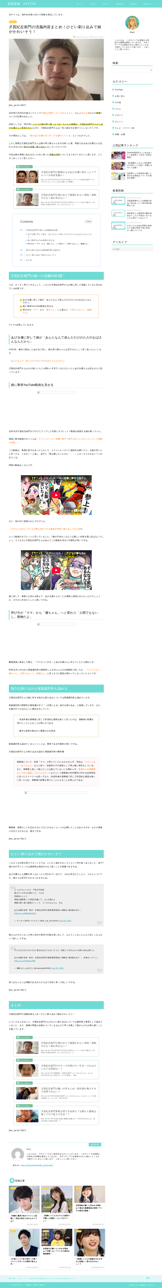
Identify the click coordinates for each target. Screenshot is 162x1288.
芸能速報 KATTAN (22, 3)
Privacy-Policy (16, 1285)
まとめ (29, 260)
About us (147, 4)
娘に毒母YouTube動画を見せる (41, 240)
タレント (80, 4)
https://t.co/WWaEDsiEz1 (25, 913)
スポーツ (106, 4)
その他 (118, 102)
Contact (133, 4)
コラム (93, 4)
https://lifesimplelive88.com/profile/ (37, 1165)
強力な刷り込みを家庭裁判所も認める (43, 250)
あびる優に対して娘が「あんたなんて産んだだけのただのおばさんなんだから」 (60, 235)
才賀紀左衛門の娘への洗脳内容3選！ (42, 230)
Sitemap (119, 4)
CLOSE (88, 221)
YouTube (119, 90)
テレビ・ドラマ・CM (124, 128)
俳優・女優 (120, 134)
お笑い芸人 (120, 96)
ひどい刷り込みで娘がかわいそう (41, 255)
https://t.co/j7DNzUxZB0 (25, 961)
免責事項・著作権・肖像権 (34, 1285)
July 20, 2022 (65, 921)
